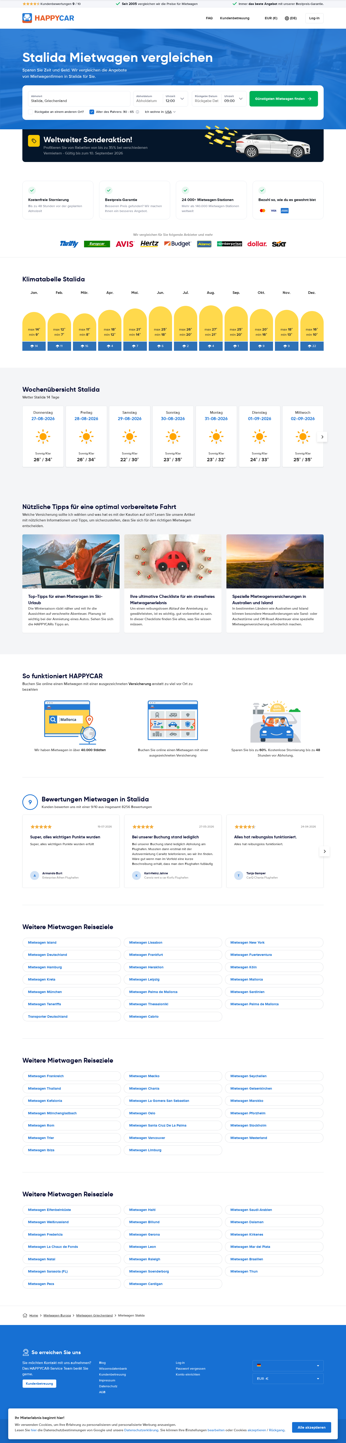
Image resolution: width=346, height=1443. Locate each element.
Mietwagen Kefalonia (45, 1100)
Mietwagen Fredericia (45, 1234)
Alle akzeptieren (312, 1427)
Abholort (36, 96)
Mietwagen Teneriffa (44, 1004)
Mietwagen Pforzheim (248, 1113)
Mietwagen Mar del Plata (250, 1246)
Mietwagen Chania (144, 1088)
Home (33, 1315)
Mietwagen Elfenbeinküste (49, 1209)
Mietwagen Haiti (142, 1209)
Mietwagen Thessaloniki (148, 1004)
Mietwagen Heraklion (146, 967)
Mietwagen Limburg (145, 1150)
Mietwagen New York (247, 942)
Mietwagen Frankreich (46, 1076)
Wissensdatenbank (113, 1369)
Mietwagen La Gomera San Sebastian (159, 1100)
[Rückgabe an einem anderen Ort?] (30, 112)
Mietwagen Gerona (144, 1234)
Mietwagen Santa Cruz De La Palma (157, 1125)
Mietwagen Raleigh (144, 1259)
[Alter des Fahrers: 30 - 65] (91, 112)
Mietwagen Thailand (44, 1088)
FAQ (209, 18)
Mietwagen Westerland (248, 1137)
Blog (102, 1363)
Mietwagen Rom (41, 1125)
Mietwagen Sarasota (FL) (48, 1271)
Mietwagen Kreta (41, 979)
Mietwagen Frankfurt (146, 954)
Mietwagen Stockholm (248, 1125)
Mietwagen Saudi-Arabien (251, 1209)
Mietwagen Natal (41, 1259)
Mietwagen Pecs (41, 1283)
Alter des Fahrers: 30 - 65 (115, 112)
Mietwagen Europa (57, 1315)
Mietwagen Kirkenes (246, 1234)
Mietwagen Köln (243, 967)
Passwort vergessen (190, 1369)
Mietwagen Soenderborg (149, 1271)
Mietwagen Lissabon (145, 942)
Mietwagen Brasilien (246, 1259)
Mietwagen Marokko (246, 1100)
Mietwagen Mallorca (246, 979)
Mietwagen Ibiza (41, 1150)
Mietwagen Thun (244, 1271)
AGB (102, 1392)
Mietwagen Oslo (142, 1113)
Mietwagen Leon (142, 1246)
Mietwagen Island (42, 942)
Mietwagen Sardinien (247, 991)
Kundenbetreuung (234, 18)
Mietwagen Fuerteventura (251, 954)
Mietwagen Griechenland (94, 1315)
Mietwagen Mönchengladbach (52, 1113)
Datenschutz (108, 1386)
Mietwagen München (45, 991)
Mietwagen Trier (41, 1137)
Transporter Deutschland (48, 1016)
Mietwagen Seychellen (248, 1076)
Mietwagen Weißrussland (48, 1222)
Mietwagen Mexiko (144, 1076)
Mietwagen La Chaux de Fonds (53, 1246)
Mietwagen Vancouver (147, 1137)
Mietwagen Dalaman (247, 1222)
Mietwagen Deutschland (47, 954)
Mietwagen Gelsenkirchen (251, 1088)
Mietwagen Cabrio (144, 1016)
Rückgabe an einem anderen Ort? (59, 112)
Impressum (107, 1380)
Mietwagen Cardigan (146, 1283)
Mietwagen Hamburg (45, 967)
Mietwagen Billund (144, 1222)
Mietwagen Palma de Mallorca (153, 991)
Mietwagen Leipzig (144, 979)
